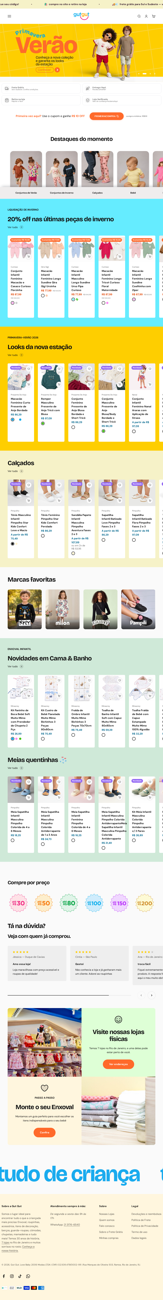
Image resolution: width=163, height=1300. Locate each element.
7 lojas (6, 1242)
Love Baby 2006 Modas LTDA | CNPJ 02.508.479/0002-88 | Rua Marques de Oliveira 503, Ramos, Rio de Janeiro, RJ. (80, 1264)
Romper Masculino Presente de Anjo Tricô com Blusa (50, 406)
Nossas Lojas (106, 1214)
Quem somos (106, 1220)
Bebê (133, 192)
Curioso (14, 267)
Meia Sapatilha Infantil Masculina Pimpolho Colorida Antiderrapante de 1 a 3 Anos (50, 823)
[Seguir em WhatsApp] (28, 1276)
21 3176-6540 (72, 1224)
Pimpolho (15, 511)
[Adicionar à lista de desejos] (29, 241)
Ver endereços (118, 1064)
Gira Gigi (45, 267)
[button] (26, 175)
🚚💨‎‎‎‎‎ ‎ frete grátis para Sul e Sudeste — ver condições (111, 4)
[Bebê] (133, 175)
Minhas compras (108, 1238)
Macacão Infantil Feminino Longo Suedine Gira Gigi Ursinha (51, 278)
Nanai (134, 394)
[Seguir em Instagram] (12, 1276)
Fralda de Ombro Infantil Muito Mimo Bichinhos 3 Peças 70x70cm (81, 718)
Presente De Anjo (18, 394)
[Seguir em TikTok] (20, 1276)
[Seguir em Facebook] (4, 1276)
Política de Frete (141, 1220)
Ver (133, 182)
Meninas (26, 174)
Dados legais (138, 1238)
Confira (44, 1132)
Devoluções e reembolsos (146, 1214)
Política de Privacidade (144, 1226)
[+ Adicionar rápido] (29, 257)
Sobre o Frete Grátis (111, 1232)
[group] (81, 53)
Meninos (26, 182)
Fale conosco (106, 1226)
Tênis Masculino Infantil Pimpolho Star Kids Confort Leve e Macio (21, 522)
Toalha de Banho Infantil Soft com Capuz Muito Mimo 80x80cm (112, 718)
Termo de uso (139, 1232)
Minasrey (15, 706)
